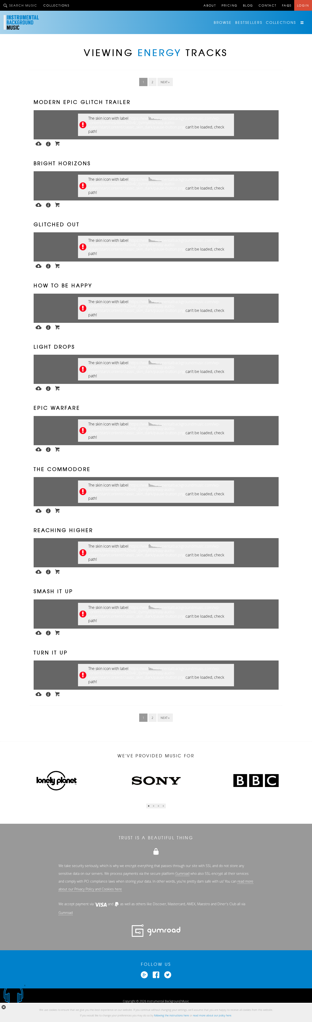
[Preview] (38, 143)
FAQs (287, 5)
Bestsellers (249, 22)
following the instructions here (171, 1015)
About (210, 5)
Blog (248, 5)
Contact (268, 5)
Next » (165, 82)
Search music (23, 5)
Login (303, 5)
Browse (223, 22)
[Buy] (57, 143)
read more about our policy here (212, 1015)
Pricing (230, 5)
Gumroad (182, 873)
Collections (56, 5)
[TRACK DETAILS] (48, 143)
